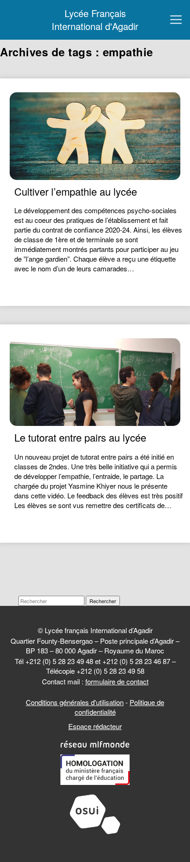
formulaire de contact (116, 681)
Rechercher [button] (102, 601)
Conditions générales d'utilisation (75, 702)
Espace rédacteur (95, 726)
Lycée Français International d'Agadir (95, 20)
